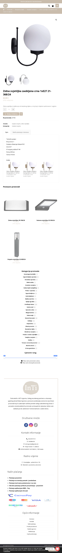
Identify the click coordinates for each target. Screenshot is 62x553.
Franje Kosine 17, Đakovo (32, 446)
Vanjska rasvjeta (16, 126)
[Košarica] (53, 6)
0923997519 (31, 439)
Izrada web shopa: (49, 545)
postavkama (7, 551)
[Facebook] (26, 425)
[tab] (6, 132)
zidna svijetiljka (25, 124)
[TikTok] (36, 425)
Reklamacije (31, 531)
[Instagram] (31, 425)
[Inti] (3, 9)
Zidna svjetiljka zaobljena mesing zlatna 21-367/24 (13, 172)
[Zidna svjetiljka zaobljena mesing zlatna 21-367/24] (14, 166)
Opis (6, 132)
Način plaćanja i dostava (21, 132)
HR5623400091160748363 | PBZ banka (31, 449)
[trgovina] (5, 6)
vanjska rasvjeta (16, 124)
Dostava (31, 519)
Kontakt (32, 521)
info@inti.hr (32, 441)
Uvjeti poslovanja (31, 534)
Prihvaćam (53, 550)
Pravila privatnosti (32, 526)
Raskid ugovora (31, 529)
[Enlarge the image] (56, 19)
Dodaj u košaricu (12, 114)
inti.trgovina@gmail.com (31, 444)
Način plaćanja (32, 524)
